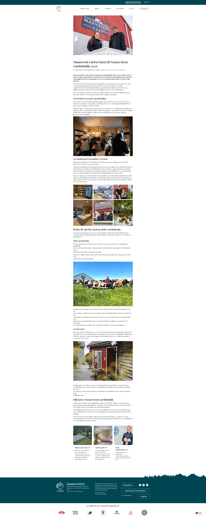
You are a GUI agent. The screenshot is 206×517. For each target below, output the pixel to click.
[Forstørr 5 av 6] (110, 202)
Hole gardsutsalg (120, 449)
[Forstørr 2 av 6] (110, 187)
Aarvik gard (99, 448)
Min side (146, 2)
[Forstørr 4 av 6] (90, 202)
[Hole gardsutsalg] (123, 435)
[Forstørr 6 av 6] (130, 202)
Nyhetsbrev (122, 70)
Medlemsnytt (114, 70)
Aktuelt (107, 70)
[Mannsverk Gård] (82, 435)
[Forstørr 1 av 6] (90, 187)
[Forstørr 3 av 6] (130, 187)
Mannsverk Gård (81, 448)
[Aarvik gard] (103, 435)
